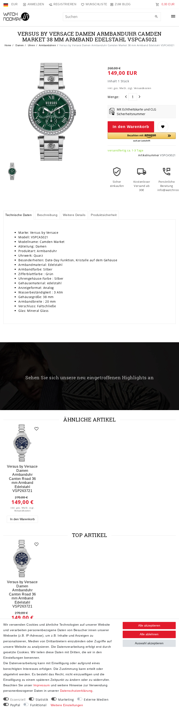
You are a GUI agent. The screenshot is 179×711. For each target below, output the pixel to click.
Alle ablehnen (149, 634)
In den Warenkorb (131, 127)
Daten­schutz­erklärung (76, 690)
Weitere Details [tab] (74, 215)
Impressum (41, 685)
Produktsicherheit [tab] (104, 215)
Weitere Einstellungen (67, 705)
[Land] (6, 4)
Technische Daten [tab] (18, 215)
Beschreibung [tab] (47, 215)
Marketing (66, 699)
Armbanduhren (47, 45)
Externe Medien (96, 699)
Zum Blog (123, 4)
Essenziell (18, 699)
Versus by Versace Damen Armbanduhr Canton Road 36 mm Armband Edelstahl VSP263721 (22, 478)
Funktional (38, 705)
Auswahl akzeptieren (149, 643)
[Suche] (156, 16)
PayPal (15, 705)
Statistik (42, 699)
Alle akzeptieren (149, 625)
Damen (19, 45)
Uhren (31, 45)
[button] (142, 137)
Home (8, 45)
